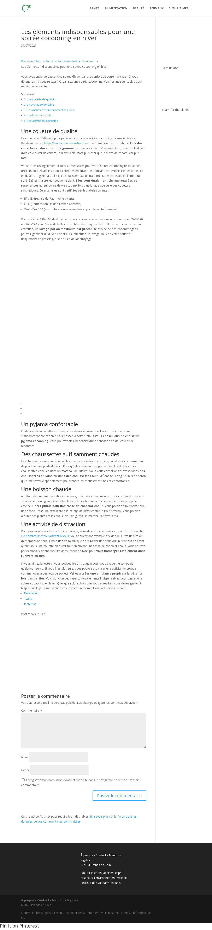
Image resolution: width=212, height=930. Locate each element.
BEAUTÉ (138, 8)
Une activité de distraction (41, 121)
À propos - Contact (93, 855)
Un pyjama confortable (39, 104)
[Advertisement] (83, 646)
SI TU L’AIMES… (180, 8)
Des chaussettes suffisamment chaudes (49, 110)
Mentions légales (65, 900)
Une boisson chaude (37, 115)
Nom (24, 757)
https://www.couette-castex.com (66, 143)
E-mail (25, 770)
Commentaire (31, 710)
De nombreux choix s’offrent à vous (45, 536)
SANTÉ (94, 8)
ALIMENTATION (116, 8)
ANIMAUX (157, 8)
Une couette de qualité (39, 99)
